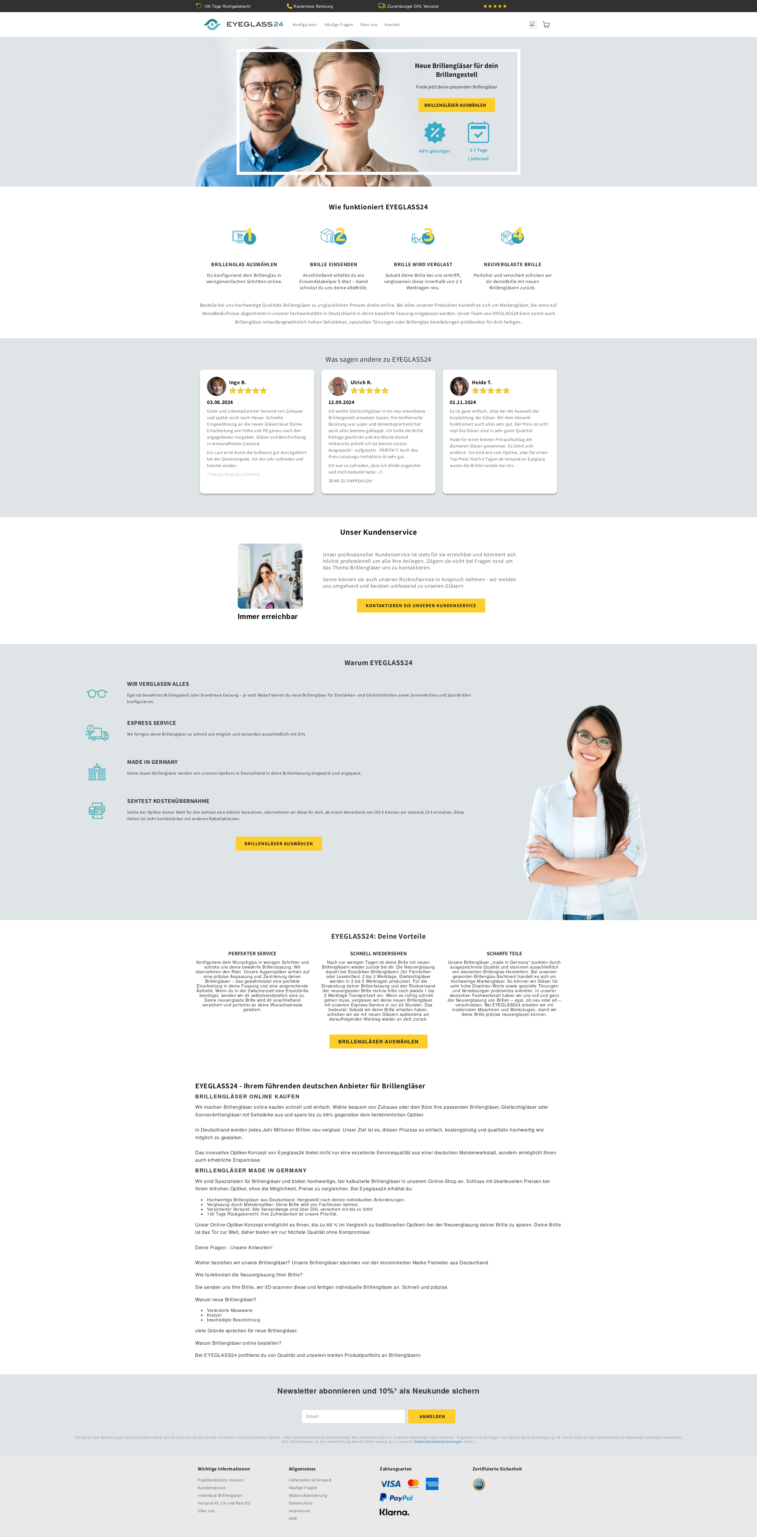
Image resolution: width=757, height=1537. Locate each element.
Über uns (206, 1510)
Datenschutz (301, 1503)
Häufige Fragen (303, 1487)
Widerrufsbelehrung (308, 1495)
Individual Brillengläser (220, 1495)
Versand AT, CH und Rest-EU (224, 1503)
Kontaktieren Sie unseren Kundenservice (421, 605)
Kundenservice (212, 1487)
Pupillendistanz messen (221, 1480)
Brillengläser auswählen (455, 105)
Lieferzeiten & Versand (310, 1480)
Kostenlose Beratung (313, 6)
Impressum (299, 1510)
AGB (293, 1518)
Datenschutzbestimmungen (438, 1441)
